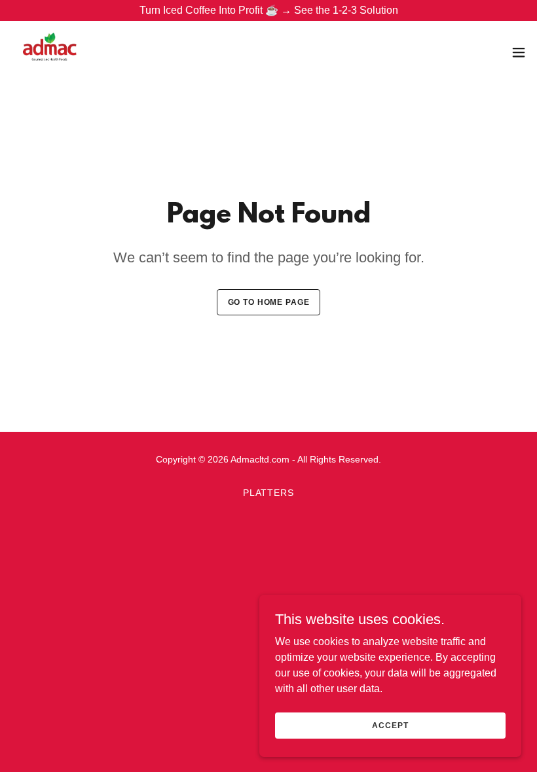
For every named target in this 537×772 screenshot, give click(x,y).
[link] (49, 52)
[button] (519, 52)
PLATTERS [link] (269, 492)
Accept (390, 724)
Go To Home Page (269, 302)
